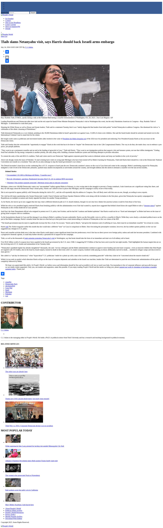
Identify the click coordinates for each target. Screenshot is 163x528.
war (6, 296)
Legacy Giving (10, 25)
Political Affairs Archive (13, 510)
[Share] (83, 52)
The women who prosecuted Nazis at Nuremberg (22, 475)
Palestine (8, 294)
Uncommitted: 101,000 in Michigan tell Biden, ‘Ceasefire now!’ (29, 175)
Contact (8, 21)
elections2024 (10, 286)
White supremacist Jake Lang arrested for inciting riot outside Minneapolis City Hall (34, 446)
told (7, 227)
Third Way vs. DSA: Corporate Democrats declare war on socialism (29, 426)
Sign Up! (4, 36)
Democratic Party (11, 284)
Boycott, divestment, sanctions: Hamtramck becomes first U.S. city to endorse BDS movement (40, 179)
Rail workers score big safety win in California (21, 490)
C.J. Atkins (29, 47)
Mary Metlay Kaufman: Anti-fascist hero (19, 505)
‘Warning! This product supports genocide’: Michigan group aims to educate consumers (37, 183)
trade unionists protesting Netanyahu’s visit (39, 238)
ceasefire (8, 282)
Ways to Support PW (12, 27)
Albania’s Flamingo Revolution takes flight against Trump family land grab (31, 461)
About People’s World (13, 508)
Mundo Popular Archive (13, 516)
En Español (9, 19)
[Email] (83, 57)
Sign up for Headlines (13, 23)
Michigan (8, 292)
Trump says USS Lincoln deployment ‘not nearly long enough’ (27, 399)
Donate (7, 29)
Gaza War (8, 288)
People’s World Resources (14, 512)
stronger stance (149, 206)
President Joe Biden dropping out (74, 139)
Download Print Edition (13, 518)
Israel (7, 290)
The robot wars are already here (16, 372)
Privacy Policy (10, 514)
